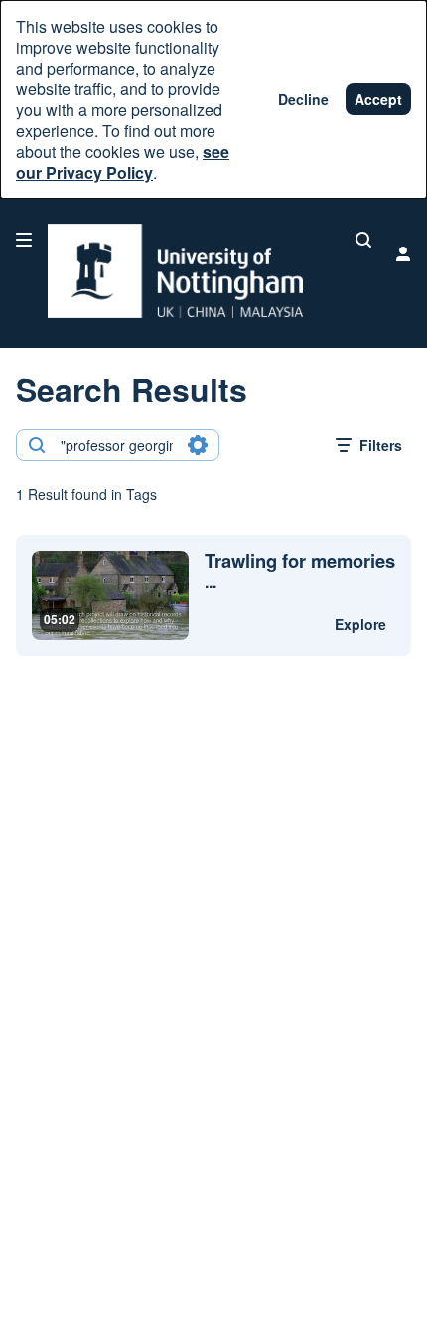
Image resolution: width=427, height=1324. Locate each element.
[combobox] (117, 445)
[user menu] (403, 253)
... (300, 571)
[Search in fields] (197, 445)
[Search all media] (363, 239)
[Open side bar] (24, 239)
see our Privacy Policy (122, 162)
